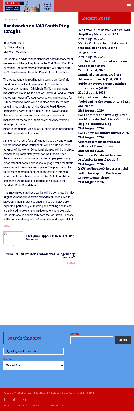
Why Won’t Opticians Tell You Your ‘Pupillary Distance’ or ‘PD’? (104, 32)
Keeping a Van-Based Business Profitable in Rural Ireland (100, 158)
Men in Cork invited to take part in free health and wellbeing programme (103, 48)
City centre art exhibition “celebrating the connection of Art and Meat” (104, 101)
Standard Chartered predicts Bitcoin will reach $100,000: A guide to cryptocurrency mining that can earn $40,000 (102, 81)
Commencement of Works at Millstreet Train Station (99, 144)
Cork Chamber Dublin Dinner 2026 (103, 133)
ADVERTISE (38, 406)
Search (74, 334)
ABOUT (7, 406)
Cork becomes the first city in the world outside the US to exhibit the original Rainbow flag (104, 119)
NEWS (6, 226)
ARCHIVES (21, 406)
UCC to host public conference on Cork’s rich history (102, 64)
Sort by (7, 359)
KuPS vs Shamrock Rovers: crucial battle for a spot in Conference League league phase (103, 173)
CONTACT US (56, 406)
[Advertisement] (39, 293)
